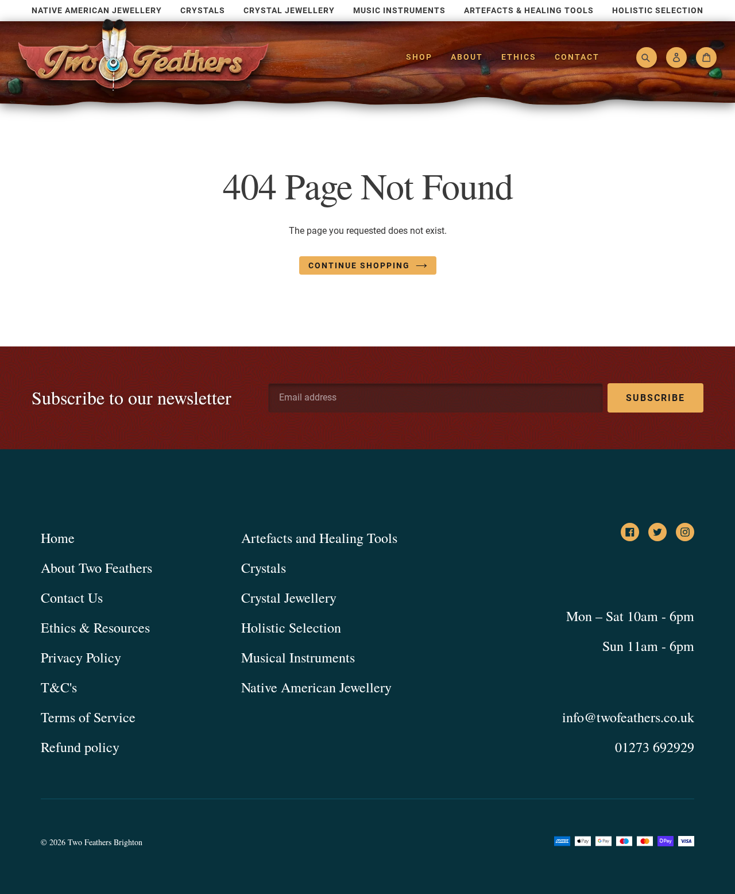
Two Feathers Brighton (105, 842)
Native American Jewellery (316, 687)
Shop (419, 56)
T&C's (59, 687)
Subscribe (655, 397)
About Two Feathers (96, 567)
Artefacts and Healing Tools (319, 538)
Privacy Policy (81, 657)
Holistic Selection (291, 627)
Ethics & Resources (95, 627)
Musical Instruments (298, 657)
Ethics (518, 56)
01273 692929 (654, 747)
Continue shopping (359, 265)
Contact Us (72, 597)
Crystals (263, 567)
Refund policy (80, 747)
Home (58, 538)
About (467, 56)
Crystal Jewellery (288, 597)
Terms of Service (88, 717)
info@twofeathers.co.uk (628, 717)
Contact (577, 56)
